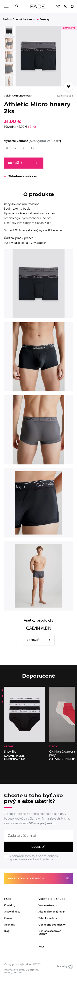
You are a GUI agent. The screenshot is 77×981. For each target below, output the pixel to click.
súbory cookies (13, 972)
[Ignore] (38, 861)
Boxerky (44, 19)
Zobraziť (33, 640)
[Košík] (72, 6)
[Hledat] (16, 6)
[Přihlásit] (65, 6)
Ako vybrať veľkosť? (45, 141)
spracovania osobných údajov (31, 859)
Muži (5, 19)
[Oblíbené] (58, 6)
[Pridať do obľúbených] (40, 692)
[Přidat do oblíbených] (68, 86)
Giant (70, 966)
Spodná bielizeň (22, 19)
